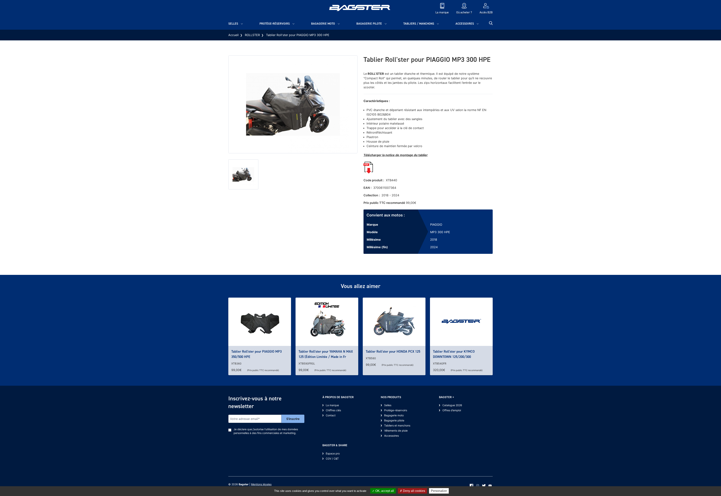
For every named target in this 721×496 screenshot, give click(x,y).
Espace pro (333, 453)
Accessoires (465, 24)
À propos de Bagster (338, 397)
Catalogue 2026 (452, 405)
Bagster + (446, 397)
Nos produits (391, 397)
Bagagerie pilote (369, 24)
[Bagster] (360, 9)
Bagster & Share (334, 445)
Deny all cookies (413, 490)
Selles (233, 24)
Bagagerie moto (323, 24)
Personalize (439, 490)
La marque (332, 405)
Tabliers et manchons (397, 425)
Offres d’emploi (451, 410)
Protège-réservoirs (274, 24)
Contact (331, 415)
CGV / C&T (332, 458)
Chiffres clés (333, 410)
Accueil (233, 35)
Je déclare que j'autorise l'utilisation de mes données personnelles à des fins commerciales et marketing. (266, 431)
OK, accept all (384, 490)
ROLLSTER (252, 35)
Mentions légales (261, 484)
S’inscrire (292, 419)
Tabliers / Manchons (418, 24)
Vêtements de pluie (396, 430)
